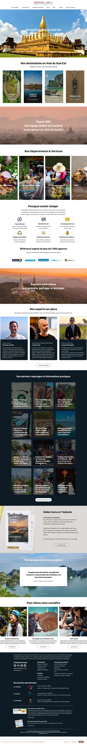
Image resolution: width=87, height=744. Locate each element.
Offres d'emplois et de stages (61, 669)
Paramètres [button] (66, 742)
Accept (81, 742)
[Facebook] (21, 665)
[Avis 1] (40, 593)
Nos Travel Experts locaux (60, 664)
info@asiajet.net (17, 670)
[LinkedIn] (25, 665)
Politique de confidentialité (38, 742)
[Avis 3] (43, 593)
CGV (55, 671)
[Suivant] (81, 575)
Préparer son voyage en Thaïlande (62, 675)
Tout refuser (74, 742)
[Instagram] (15, 665)
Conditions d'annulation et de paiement (63, 673)
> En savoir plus (12, 646)
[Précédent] (5, 575)
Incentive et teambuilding (43, 677)
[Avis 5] (46, 593)
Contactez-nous (20, 662)
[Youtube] (18, 665)
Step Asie (23, 241)
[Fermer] (85, 742)
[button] (26, 7)
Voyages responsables (59, 666)
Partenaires (57, 667)
